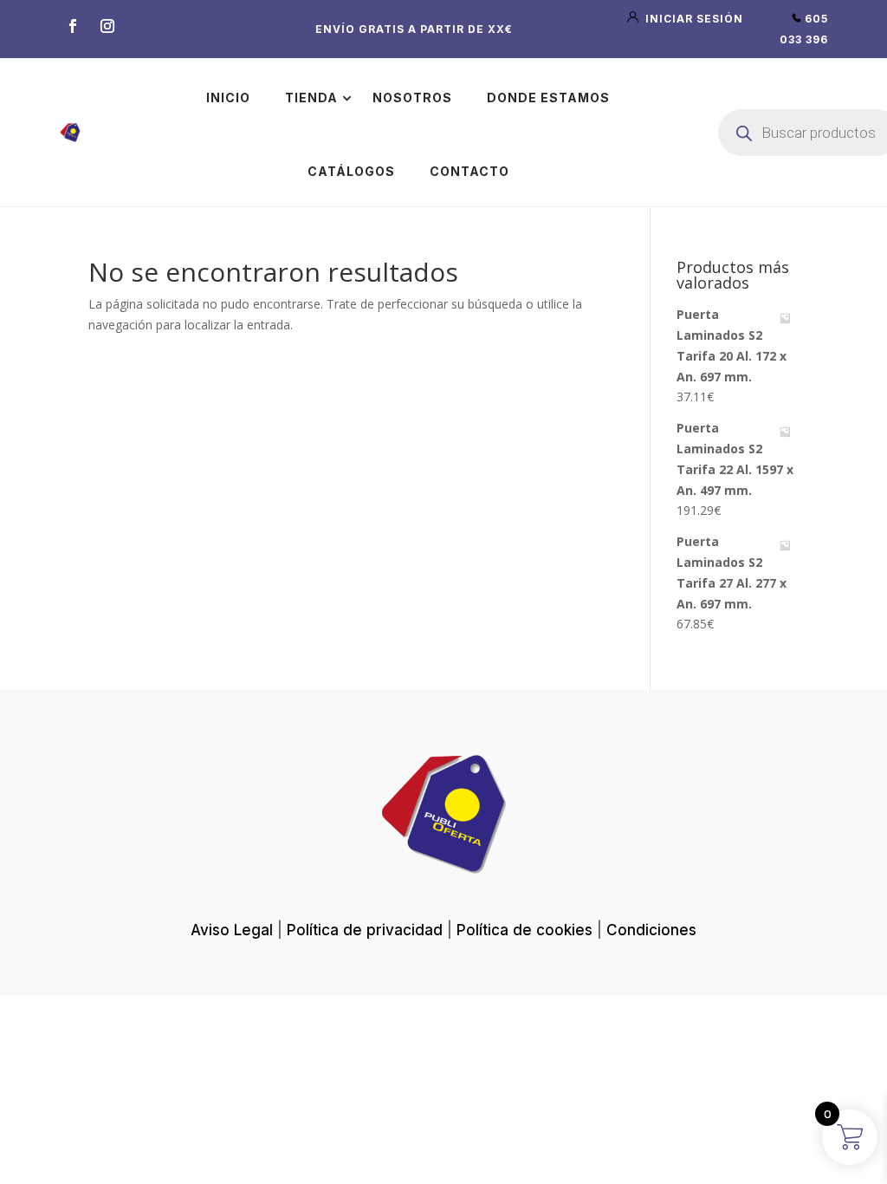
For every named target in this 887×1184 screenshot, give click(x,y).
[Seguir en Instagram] (107, 26)
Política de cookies (524, 930)
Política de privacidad (365, 930)
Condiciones (651, 930)
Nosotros (412, 97)
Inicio (228, 97)
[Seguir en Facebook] (73, 26)
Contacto (469, 171)
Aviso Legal (232, 930)
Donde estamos (548, 97)
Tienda (311, 97)
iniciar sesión (692, 18)
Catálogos (351, 171)
